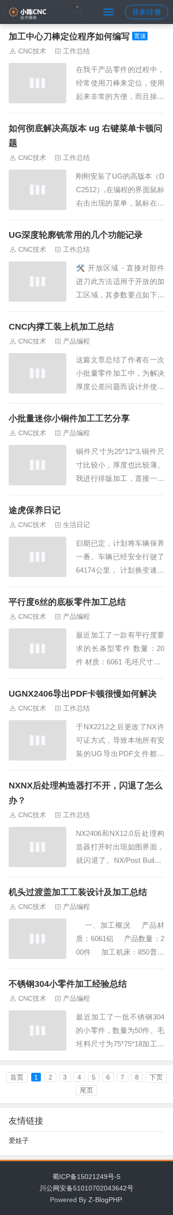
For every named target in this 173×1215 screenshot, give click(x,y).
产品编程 (76, 341)
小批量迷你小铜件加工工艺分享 (69, 418)
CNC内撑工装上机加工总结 (61, 326)
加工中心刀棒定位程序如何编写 (69, 36)
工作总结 (76, 51)
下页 (156, 1077)
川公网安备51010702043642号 (86, 1188)
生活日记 (76, 524)
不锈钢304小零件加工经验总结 (68, 984)
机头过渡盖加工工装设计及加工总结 (78, 892)
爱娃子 (19, 1140)
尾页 (86, 1090)
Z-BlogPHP (104, 1199)
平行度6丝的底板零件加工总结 (67, 602)
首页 (17, 1077)
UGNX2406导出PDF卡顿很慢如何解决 (83, 694)
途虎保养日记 (35, 510)
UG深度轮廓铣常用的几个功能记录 (76, 235)
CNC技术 (32, 51)
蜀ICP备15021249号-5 (86, 1176)
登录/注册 (146, 12)
